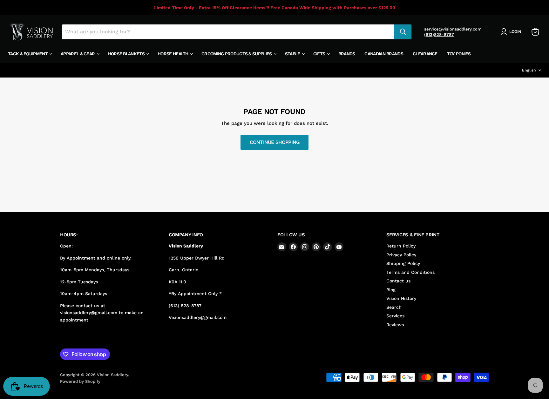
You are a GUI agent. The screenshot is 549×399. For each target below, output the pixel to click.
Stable (293, 53)
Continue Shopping (275, 142)
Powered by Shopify (80, 381)
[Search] (402, 31)
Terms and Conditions (410, 272)
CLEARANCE (425, 53)
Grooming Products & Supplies (237, 53)
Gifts (319, 53)
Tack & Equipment (28, 53)
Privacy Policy (401, 254)
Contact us (398, 280)
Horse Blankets (127, 53)
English (529, 70)
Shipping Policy (403, 263)
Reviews (395, 324)
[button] (512, 32)
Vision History (401, 298)
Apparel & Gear (78, 53)
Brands (346, 53)
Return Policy (401, 245)
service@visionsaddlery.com (452, 29)
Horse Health (173, 53)
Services (395, 315)
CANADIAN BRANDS (383, 53)
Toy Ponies (459, 53)
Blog (391, 289)
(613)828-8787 (439, 34)
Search (394, 307)
